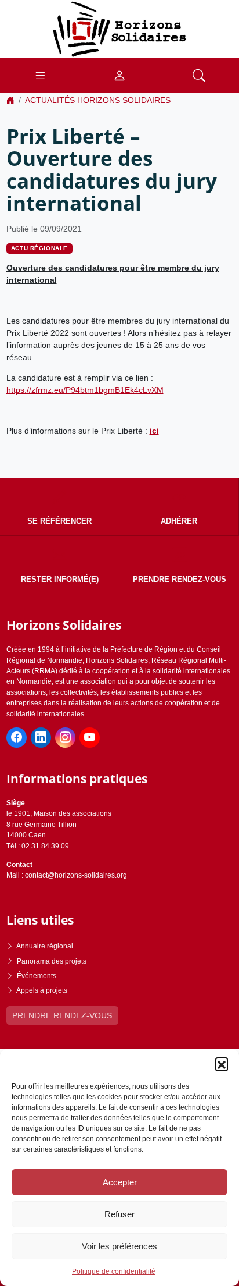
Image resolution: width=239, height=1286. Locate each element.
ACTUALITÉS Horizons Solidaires (98, 100)
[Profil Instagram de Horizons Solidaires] (65, 737)
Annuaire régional (44, 946)
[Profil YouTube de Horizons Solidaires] (89, 737)
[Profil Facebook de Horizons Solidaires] (16, 737)
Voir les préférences (119, 1246)
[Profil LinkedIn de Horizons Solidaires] (41, 737)
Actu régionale (39, 248)
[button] (221, 1064)
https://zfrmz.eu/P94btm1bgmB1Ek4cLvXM (85, 390)
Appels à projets (41, 990)
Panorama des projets (51, 961)
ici (154, 430)
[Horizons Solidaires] (119, 28)
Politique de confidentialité (113, 1271)
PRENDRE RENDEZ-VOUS (62, 1015)
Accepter (120, 1182)
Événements (36, 976)
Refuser (119, 1214)
